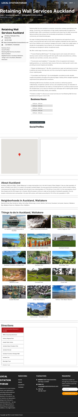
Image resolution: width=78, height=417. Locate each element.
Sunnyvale (60, 203)
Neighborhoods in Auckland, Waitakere (12, 55)
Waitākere (26, 205)
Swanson (66, 203)
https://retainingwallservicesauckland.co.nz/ (16, 42)
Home (57, 3)
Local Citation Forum (5, 380)
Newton (43, 203)
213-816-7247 (42, 391)
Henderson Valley (17, 203)
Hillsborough (32, 203)
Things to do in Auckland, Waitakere (11, 57)
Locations (64, 3)
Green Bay (9, 203)
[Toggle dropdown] (74, 3)
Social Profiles (6, 50)
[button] (19, 154)
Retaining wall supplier (13, 15)
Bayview (3, 203)
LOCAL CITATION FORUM (14, 3)
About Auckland (6, 53)
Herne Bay (25, 203)
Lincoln (38, 203)
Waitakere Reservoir (9, 205)
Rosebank (54, 203)
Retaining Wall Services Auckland (11, 51)
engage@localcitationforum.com (48, 386)
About (20, 382)
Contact (20, 387)
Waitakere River (19, 205)
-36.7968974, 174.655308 (12, 44)
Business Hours (6, 48)
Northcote (48, 203)
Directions (4, 59)
